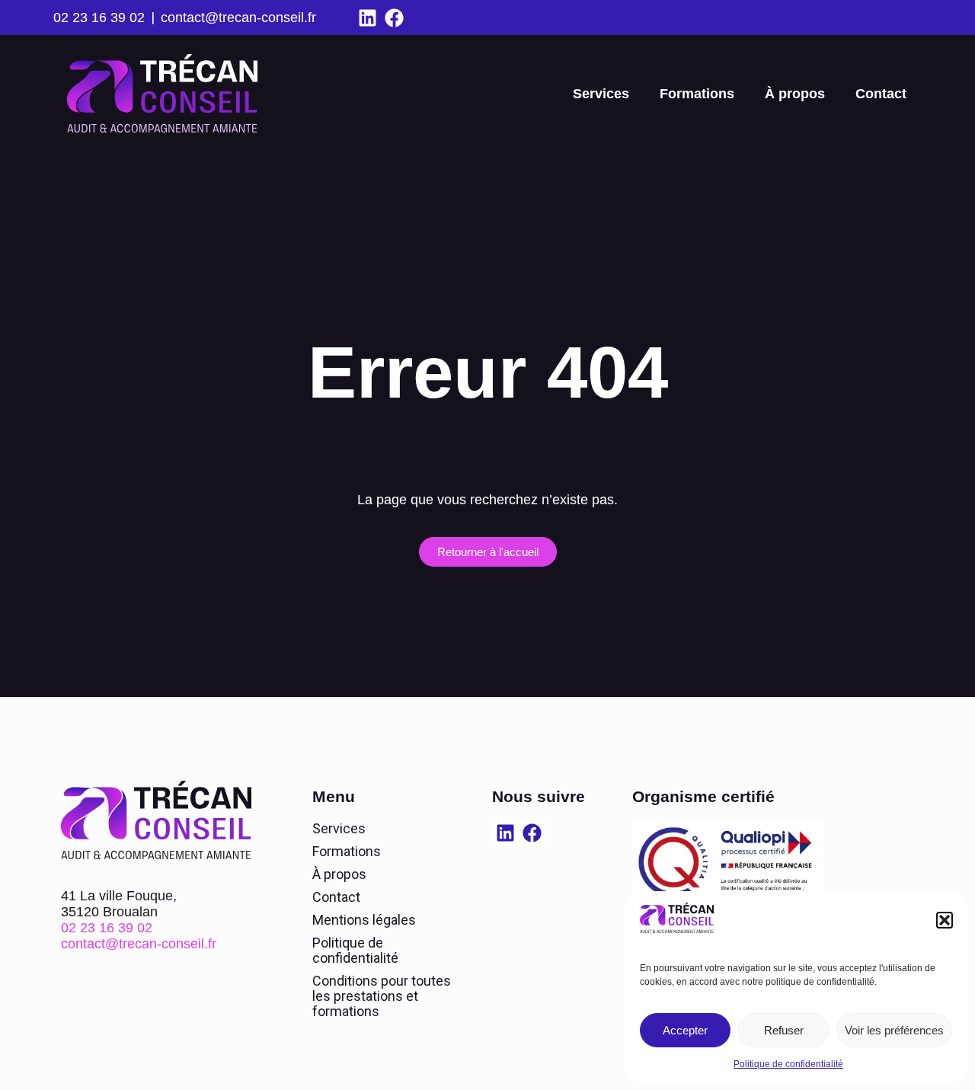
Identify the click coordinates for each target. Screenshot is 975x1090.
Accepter (685, 1030)
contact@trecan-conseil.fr (238, 17)
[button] (944, 920)
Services (601, 93)
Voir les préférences (894, 1030)
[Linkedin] (367, 18)
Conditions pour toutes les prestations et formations (381, 996)
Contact (880, 93)
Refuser (784, 1030)
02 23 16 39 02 (99, 17)
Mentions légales (364, 920)
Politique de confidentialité (788, 1064)
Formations (697, 93)
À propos (795, 93)
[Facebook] (394, 18)
